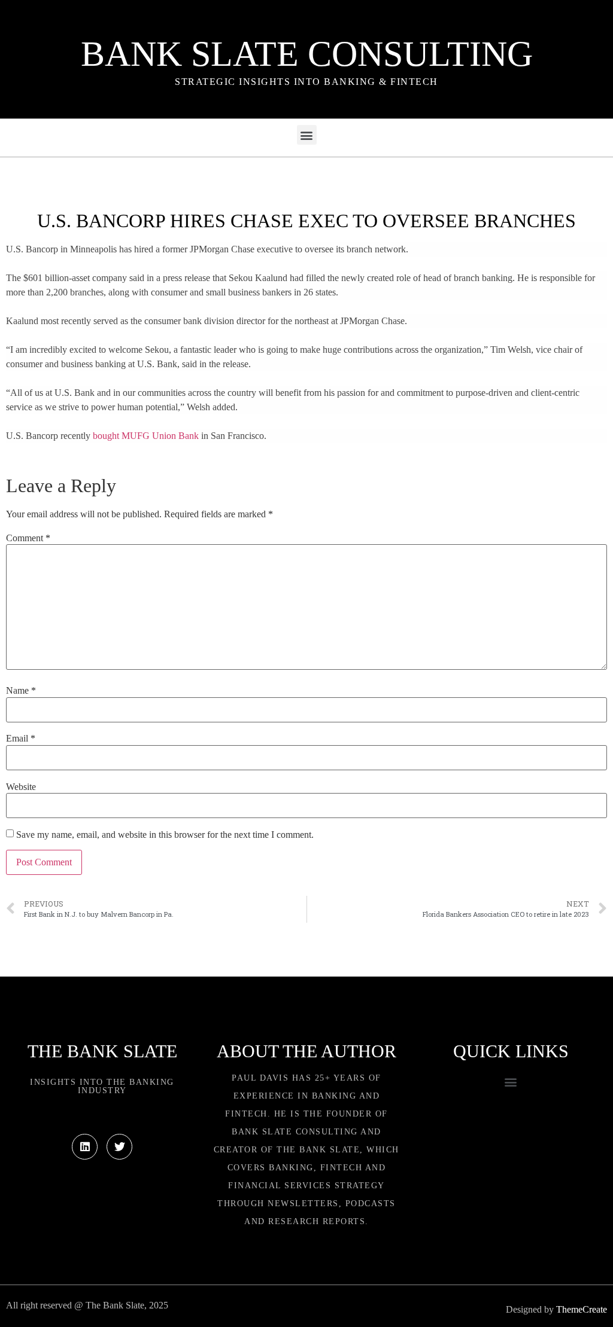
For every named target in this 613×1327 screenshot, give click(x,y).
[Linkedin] (85, 1147)
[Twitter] (119, 1147)
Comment (28, 538)
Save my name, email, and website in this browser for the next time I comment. (165, 835)
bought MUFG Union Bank (146, 436)
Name (21, 690)
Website (21, 787)
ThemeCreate (581, 1309)
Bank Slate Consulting (307, 54)
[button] (307, 135)
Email (20, 738)
